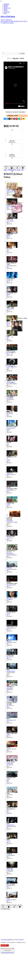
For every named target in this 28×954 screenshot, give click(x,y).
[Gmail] (21, 119)
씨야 (8, 810)
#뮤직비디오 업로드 (8, 22)
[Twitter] (7, 119)
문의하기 (21, 939)
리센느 (8, 265)
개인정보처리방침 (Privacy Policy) (7, 952)
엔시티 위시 (10, 428)
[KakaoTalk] (24, 119)
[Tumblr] (14, 119)
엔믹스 (8, 885)
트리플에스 (10, 599)
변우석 (8, 840)
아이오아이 (10, 720)
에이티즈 (9, 352)
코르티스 (9, 642)
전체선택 (12, 167)
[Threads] (9, 119)
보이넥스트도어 (11, 382)
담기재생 (23, 167)
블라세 (8, 294)
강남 (8, 221)
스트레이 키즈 (10, 366)
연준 (8, 250)
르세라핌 (9, 520)
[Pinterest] (17, 119)
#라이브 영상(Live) (5, 21)
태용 (8, 749)
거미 (8, 855)
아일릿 (15, 522)
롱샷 (12, 763)
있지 (8, 794)
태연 (8, 338)
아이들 (8, 280)
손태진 (8, 460)
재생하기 (6, 167)
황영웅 (8, 235)
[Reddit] (12, 119)
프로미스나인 (10, 190)
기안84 (11, 221)
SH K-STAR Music (8, 16)
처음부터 (22, 112)
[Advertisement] (14, 39)
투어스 (8, 705)
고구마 (14, 170)
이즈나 (8, 537)
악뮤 (22, 170)
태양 (8, 780)
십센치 (8, 308)
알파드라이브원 (11, 671)
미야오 (8, 490)
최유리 (8, 734)
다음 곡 (15, 112)
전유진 (10, 170)
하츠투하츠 (10, 398)
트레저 (8, 613)
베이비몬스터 (10, 553)
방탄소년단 (10, 206)
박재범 (8, 763)
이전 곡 (8, 112)
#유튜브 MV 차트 (18, 21)
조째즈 (5, 170)
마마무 (8, 569)
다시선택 (17, 167)
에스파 (8, 656)
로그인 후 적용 (7, 950)
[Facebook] (5, 119)
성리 (8, 444)
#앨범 (12, 21)
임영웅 (18, 170)
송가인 (8, 323)
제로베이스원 (10, 825)
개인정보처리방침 (5, 939)
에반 (8, 413)
